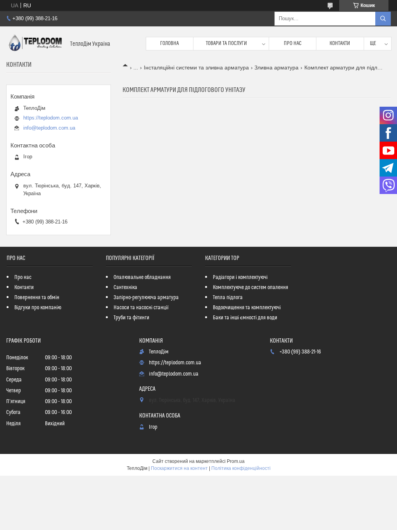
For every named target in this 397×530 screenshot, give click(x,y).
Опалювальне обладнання (142, 277)
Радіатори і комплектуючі (240, 277)
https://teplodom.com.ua (50, 118)
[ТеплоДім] (35, 43)
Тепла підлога (228, 297)
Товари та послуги (226, 43)
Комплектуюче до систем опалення (250, 287)
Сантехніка (125, 287)
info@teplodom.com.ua (49, 128)
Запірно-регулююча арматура (146, 297)
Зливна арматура (276, 67)
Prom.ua (236, 461)
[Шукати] (383, 19)
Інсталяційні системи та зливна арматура (196, 67)
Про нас (293, 43)
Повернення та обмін (36, 297)
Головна (169, 43)
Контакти (340, 43)
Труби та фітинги (131, 318)
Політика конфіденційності (241, 468)
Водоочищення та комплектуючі (247, 308)
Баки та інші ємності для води (245, 318)
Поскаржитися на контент (179, 468)
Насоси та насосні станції (141, 308)
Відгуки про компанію (37, 308)
